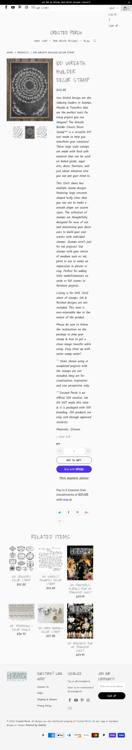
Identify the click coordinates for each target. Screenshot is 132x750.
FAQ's (40, 693)
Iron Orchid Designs (66, 41)
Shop (45, 41)
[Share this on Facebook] (68, 512)
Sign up (113, 26)
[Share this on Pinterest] (77, 512)
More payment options (74, 478)
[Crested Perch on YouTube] (13, 8)
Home (37, 41)
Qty (58, 444)
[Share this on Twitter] (59, 512)
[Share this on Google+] (86, 512)
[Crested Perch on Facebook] (6, 8)
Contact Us (43, 687)
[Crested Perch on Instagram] (26, 8)
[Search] (94, 41)
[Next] (50, 89)
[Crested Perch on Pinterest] (19, 8)
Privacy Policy (44, 706)
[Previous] (9, 89)
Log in (112, 14)
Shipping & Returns (47, 700)
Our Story (42, 8)
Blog (87, 41)
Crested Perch (66, 33)
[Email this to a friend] (59, 520)
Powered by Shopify (36, 725)
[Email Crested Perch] (33, 8)
